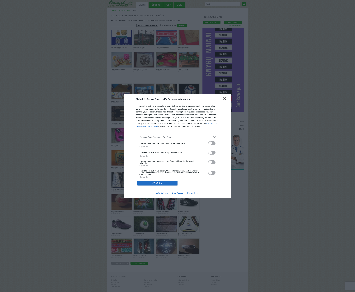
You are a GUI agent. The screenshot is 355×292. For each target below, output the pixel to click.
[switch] (211, 143)
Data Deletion (162, 193)
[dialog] (177, 146)
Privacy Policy (193, 193)
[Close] (225, 99)
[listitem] (177, 137)
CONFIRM (157, 183)
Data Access (177, 193)
